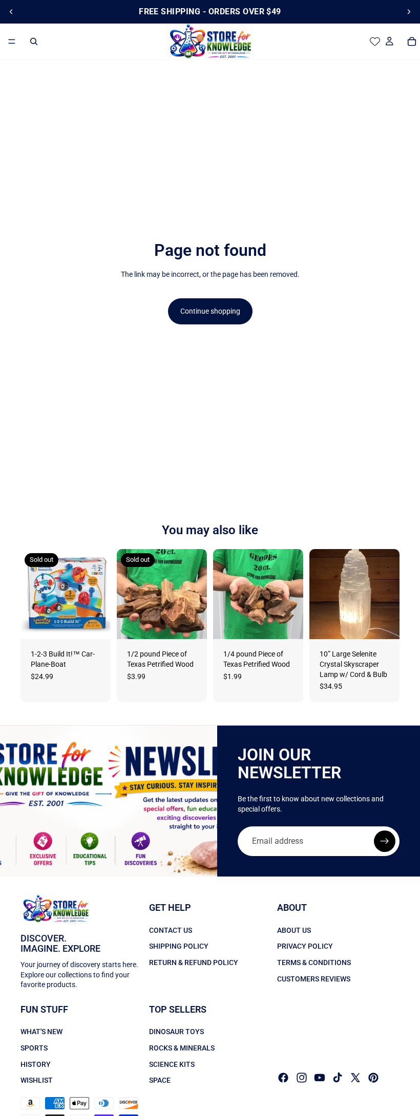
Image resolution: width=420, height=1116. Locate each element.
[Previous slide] (11, 12)
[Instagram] (302, 1077)
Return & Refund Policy (193, 962)
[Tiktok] (337, 1077)
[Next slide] (408, 12)
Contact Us (170, 930)
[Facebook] (283, 1077)
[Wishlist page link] (375, 41)
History (35, 1064)
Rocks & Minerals (182, 1048)
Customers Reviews (313, 979)
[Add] (287, 624)
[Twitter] (355, 1077)
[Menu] (12, 41)
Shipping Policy (178, 946)
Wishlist (36, 1080)
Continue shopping (210, 311)
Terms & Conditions (314, 962)
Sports (34, 1048)
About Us (294, 930)
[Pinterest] (373, 1077)
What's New (41, 1032)
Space (160, 1080)
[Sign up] (384, 841)
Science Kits (172, 1064)
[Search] (34, 41)
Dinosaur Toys (176, 1032)
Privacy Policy (305, 946)
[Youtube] (319, 1077)
